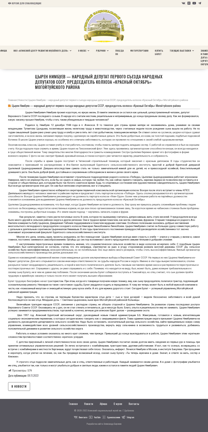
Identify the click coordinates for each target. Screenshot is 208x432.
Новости (22, 100)
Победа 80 (119, 52)
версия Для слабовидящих (24, 3)
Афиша (103, 404)
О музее (118, 404)
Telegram (130, 417)
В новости (19, 386)
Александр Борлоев (112, 423)
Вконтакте (83, 417)
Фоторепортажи (139, 50)
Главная (12, 100)
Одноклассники (113, 417)
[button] (42, 50)
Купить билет (159, 52)
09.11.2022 (33, 375)
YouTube (97, 417)
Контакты (134, 404)
